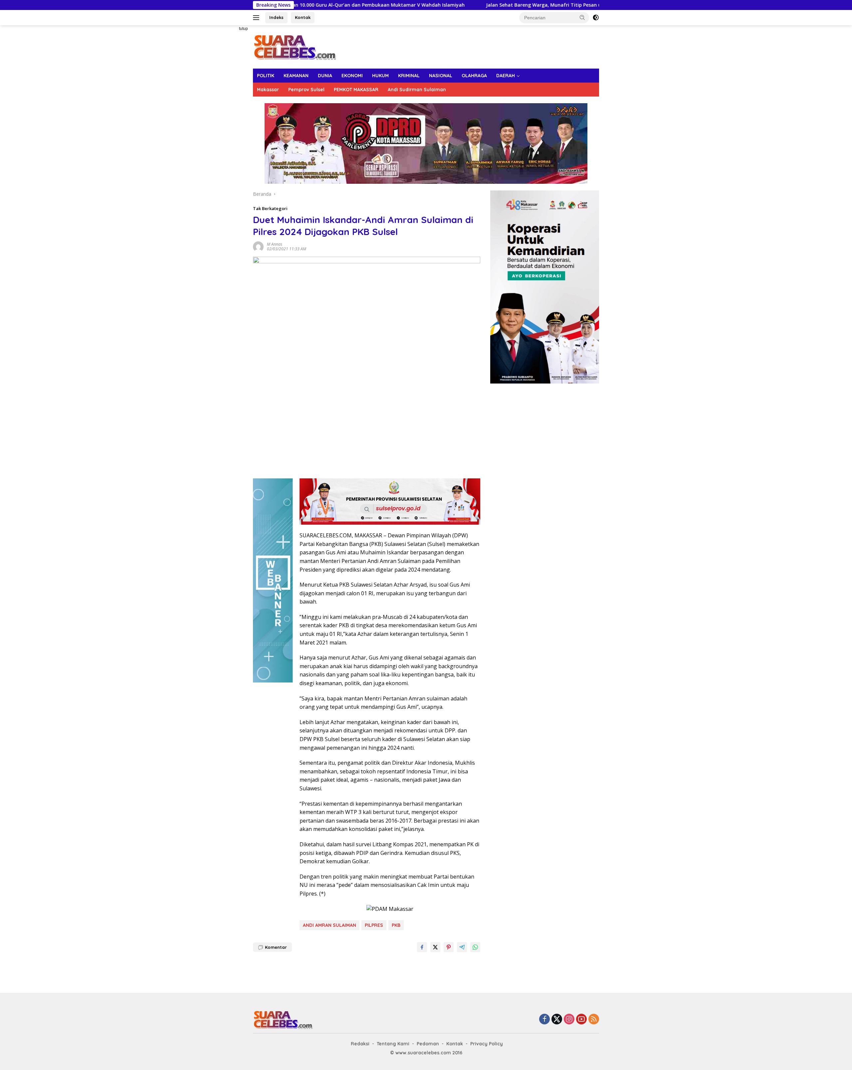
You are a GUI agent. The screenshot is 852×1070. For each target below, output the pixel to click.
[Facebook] (544, 1019)
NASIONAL (440, 76)
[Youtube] (581, 1019)
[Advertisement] (230, 125)
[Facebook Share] (422, 947)
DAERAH (505, 76)
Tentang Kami (393, 1044)
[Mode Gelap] (595, 17)
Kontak (303, 17)
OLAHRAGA (474, 76)
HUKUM (380, 76)
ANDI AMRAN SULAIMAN (329, 925)
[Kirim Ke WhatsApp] (475, 947)
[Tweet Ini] (435, 947)
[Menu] (257, 17)
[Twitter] (556, 1019)
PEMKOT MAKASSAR (356, 90)
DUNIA (325, 76)
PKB (396, 925)
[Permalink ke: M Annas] (258, 246)
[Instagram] (569, 1019)
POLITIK (265, 76)
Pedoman (428, 1044)
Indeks (276, 17)
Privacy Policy (486, 1044)
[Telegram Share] (462, 947)
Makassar (268, 90)
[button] (582, 17)
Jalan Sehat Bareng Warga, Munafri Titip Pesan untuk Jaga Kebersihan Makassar (494, 5)
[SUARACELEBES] (294, 46)
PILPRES (374, 925)
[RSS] (593, 1019)
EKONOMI (352, 76)
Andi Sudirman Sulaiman (417, 90)
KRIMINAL (409, 76)
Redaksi (360, 1044)
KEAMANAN (296, 76)
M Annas (274, 244)
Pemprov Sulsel (306, 90)
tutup (243, 28)
